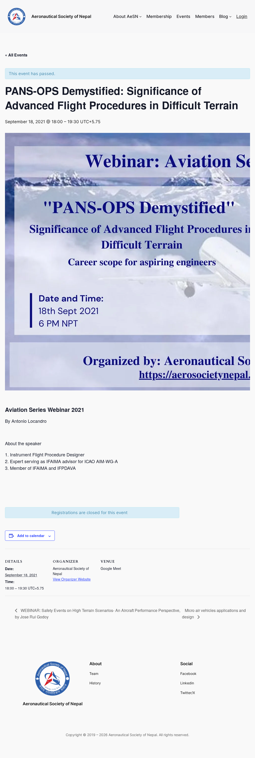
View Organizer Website (72, 579)
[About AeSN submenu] (140, 16)
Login (241, 16)
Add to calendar (30, 535)
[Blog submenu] (230, 16)
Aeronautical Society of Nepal (61, 16)
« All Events (16, 55)
